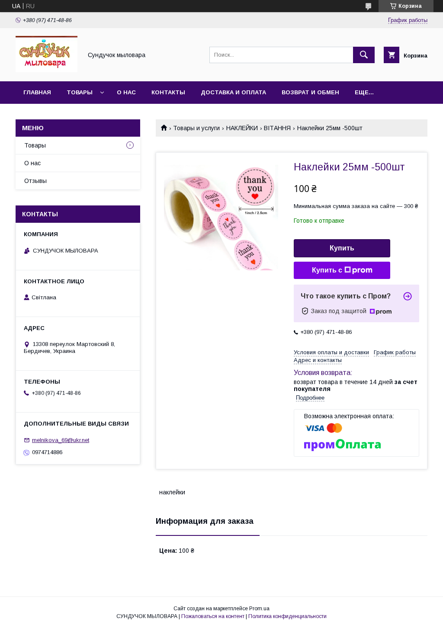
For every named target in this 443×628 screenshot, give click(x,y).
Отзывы (35, 180)
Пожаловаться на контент (212, 616)
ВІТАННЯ (277, 128)
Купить (342, 248)
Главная (37, 92)
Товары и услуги (196, 128)
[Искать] (364, 55)
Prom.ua (259, 609)
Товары (80, 92)
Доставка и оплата (233, 92)
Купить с (327, 270)
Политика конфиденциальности (287, 616)
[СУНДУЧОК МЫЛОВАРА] (46, 70)
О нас (126, 92)
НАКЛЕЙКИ (242, 128)
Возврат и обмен (310, 92)
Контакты (168, 92)
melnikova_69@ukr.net (60, 440)
